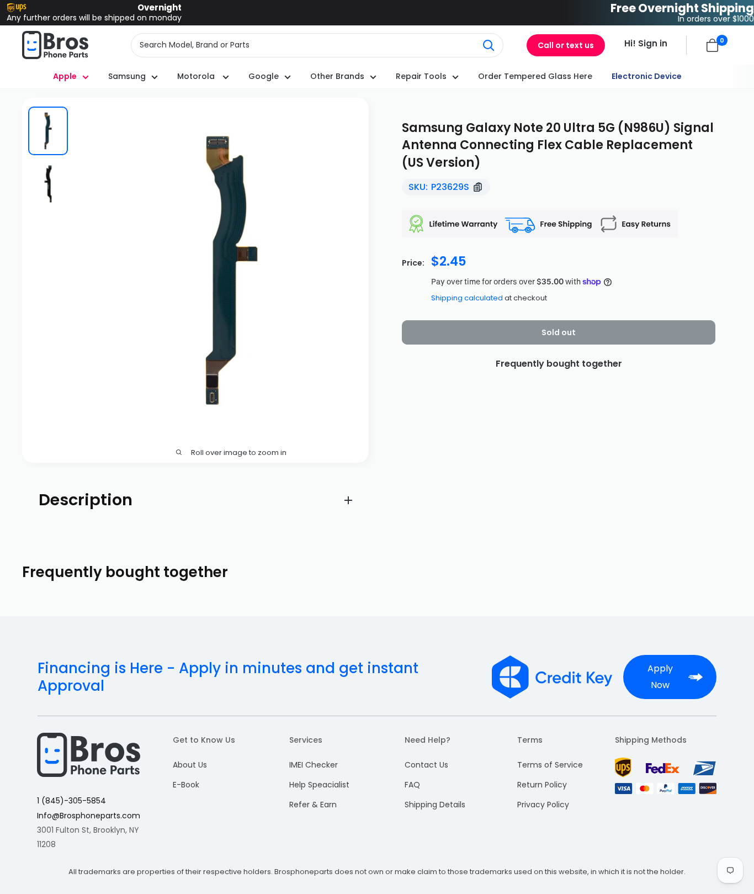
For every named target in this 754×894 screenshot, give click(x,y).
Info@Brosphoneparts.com (88, 815)
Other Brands (337, 76)
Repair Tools (421, 76)
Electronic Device (647, 76)
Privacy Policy (543, 804)
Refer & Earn (313, 804)
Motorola (197, 76)
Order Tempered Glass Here (535, 76)
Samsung (127, 76)
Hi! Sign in (645, 43)
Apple (65, 76)
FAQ (412, 784)
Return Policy (542, 784)
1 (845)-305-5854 (71, 800)
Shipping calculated (467, 298)
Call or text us (566, 45)
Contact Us (426, 764)
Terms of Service (550, 764)
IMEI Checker (313, 764)
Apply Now (660, 676)
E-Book (186, 784)
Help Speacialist (319, 784)
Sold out (558, 332)
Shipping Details (435, 804)
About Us (190, 764)
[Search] (489, 45)
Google (263, 76)
